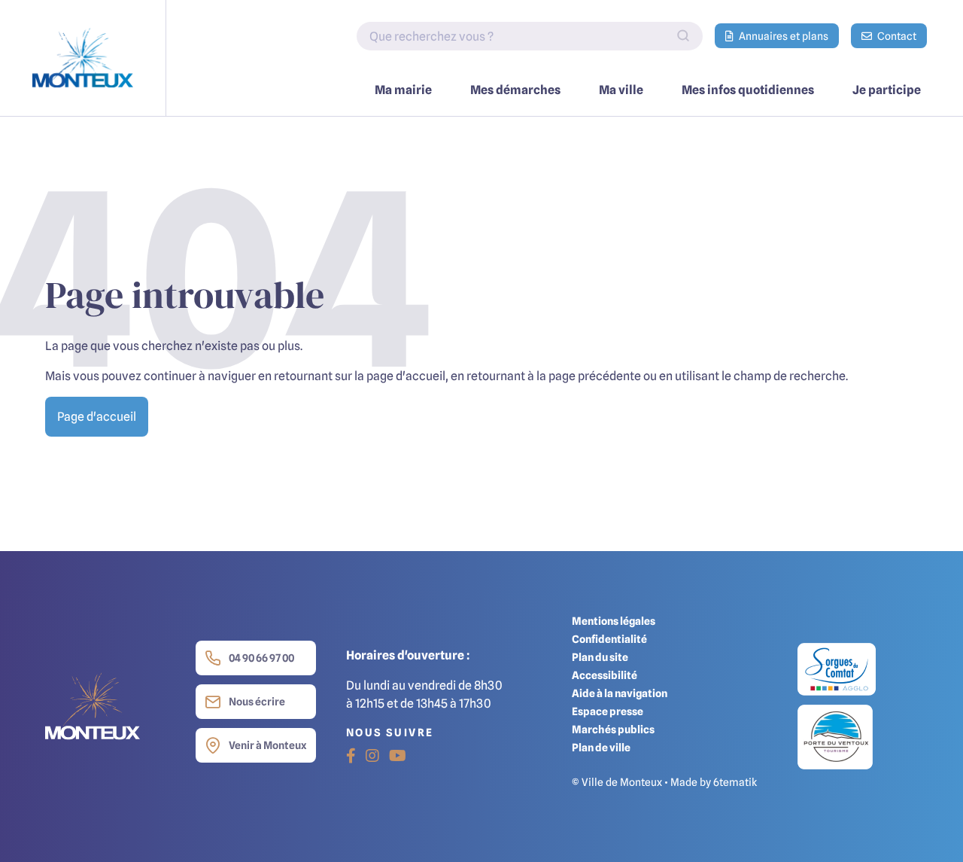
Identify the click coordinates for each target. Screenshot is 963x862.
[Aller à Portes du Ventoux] (835, 736)
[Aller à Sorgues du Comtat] (836, 673)
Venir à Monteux (267, 745)
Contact (895, 35)
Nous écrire (257, 701)
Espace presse (607, 711)
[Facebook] (351, 756)
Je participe (886, 89)
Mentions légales (613, 620)
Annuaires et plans (782, 35)
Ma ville (621, 89)
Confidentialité (609, 638)
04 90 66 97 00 (261, 657)
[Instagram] (372, 756)
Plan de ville (601, 747)
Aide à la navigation (619, 693)
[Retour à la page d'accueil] (83, 58)
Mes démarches (515, 89)
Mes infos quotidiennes (748, 89)
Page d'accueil (96, 416)
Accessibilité (604, 675)
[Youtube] (397, 756)
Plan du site (600, 656)
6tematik (735, 781)
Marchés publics (613, 729)
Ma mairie (403, 89)
